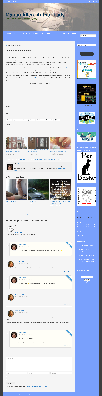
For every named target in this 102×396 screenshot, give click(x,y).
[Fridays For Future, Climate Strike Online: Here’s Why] (60, 189)
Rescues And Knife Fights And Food (45, 214)
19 (86, 226)
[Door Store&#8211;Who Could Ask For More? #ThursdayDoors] (38, 143)
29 (94, 229)
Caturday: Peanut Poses (87, 245)
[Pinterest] (95, 1)
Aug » (82, 235)
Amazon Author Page (87, 53)
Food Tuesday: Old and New (88, 255)
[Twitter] (90, 1)
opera (49, 159)
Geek (21, 159)
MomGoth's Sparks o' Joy (40, 159)
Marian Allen (24, 54)
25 (83, 229)
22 (94, 226)
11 (83, 224)
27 (88, 229)
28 (91, 229)
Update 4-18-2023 (11, 201)
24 (80, 229)
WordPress (22, 394)
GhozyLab (32, 394)
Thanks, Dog (32, 201)
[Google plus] (93, 1)
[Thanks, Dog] (38, 189)
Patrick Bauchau (36, 77)
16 (78, 226)
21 (91, 226)
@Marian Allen (18, 232)
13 (88, 224)
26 (86, 229)
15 (94, 224)
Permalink (63, 238)
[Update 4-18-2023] (16, 189)
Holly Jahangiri (19, 261)
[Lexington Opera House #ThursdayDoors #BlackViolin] (16, 143)
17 (80, 226)
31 (80, 231)
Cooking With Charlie (29, 214)
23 (78, 229)
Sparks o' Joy (26, 159)
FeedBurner (90, 282)
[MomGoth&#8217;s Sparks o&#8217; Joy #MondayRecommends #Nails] (60, 143)
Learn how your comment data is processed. (37, 386)
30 (78, 231)
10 (80, 224)
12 (86, 224)
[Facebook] (87, 1)
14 (91, 224)
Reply (69, 238)
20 (88, 226)
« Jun (78, 235)
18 (83, 226)
